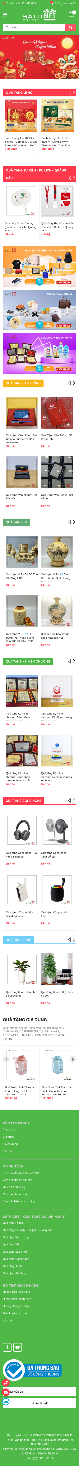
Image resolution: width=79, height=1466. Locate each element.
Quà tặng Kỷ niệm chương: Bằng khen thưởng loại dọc (18, 717)
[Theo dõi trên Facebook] (7, 1347)
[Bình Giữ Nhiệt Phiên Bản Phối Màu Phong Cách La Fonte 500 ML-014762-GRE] (57, 1065)
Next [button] (73, 92)
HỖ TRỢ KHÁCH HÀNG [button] (21, 1285)
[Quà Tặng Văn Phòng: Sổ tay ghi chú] (57, 413)
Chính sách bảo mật (15, 1194)
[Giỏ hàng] (71, 16)
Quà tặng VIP (11, 1244)
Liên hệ (7, 1151)
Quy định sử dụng (14, 1187)
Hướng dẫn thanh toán (17, 1298)
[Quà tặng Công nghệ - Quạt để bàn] (57, 830)
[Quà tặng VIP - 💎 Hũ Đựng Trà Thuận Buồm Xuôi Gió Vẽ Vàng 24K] (22, 611)
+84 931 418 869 (26, 3)
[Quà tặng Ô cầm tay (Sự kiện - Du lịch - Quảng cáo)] (21, 201)
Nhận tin (37, 1403)
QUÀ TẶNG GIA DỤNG (25, 1019)
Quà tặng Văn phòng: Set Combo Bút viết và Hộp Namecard (21, 439)
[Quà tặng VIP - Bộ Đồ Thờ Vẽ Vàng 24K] (22, 552)
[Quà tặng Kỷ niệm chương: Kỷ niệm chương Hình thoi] (57, 750)
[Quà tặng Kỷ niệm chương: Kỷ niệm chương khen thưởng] (57, 691)
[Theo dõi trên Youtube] (17, 1347)
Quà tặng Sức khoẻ (15, 1251)
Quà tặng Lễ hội (19, 92)
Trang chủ (9, 1129)
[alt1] (39, 266)
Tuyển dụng (10, 1143)
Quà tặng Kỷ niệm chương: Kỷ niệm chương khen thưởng (56, 717)
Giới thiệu (8, 1136)
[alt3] (39, 353)
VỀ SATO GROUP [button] (16, 1123)
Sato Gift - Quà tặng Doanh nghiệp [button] (35, 1216)
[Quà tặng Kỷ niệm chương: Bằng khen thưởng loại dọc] (22, 691)
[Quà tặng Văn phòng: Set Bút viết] (22, 472)
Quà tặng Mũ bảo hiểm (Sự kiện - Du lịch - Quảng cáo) (57, 227)
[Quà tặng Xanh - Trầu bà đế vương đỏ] (22, 969)
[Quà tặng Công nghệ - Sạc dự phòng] (22, 890)
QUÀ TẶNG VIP (16, 522)
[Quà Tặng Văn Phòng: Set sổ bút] (57, 472)
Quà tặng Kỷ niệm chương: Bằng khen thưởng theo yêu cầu (18, 777)
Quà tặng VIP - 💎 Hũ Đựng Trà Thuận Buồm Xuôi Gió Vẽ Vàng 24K (20, 637)
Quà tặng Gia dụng (15, 1273)
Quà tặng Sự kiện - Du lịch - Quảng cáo (27, 1230)
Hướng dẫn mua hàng (16, 1291)
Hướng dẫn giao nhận (16, 1306)
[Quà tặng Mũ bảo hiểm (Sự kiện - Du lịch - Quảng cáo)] (57, 201)
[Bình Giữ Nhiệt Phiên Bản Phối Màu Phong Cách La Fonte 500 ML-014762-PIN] (21, 1065)
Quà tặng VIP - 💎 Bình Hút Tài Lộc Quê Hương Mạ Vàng (55, 578)
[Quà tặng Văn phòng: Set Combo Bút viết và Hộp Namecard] (22, 413)
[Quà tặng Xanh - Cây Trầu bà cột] (57, 969)
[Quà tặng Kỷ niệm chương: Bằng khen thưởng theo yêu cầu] (22, 750)
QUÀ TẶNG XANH (18, 940)
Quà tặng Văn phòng (16, 1237)
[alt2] (39, 310)
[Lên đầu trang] (72, 1444)
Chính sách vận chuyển (17, 1179)
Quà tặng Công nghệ (16, 1258)
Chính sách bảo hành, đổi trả (21, 1172)
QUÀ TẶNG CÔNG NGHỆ (23, 801)
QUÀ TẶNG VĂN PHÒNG (23, 383)
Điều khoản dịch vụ (15, 1313)
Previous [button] (70, 382)
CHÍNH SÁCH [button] (13, 1166)
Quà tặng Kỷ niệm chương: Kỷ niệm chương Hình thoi (56, 777)
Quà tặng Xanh (12, 1266)
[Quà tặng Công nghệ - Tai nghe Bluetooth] (22, 830)
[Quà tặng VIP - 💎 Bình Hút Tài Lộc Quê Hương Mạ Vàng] (57, 552)
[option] (39, 57)
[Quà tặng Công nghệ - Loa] (57, 890)
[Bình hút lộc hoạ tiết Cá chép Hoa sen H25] (57, 611)
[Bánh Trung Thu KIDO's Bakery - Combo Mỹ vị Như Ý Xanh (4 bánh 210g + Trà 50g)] (57, 115)
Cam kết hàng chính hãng (19, 1201)
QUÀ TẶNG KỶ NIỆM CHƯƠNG (28, 661)
